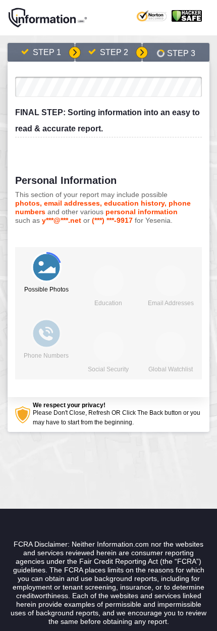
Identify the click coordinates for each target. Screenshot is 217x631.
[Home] (48, 18)
